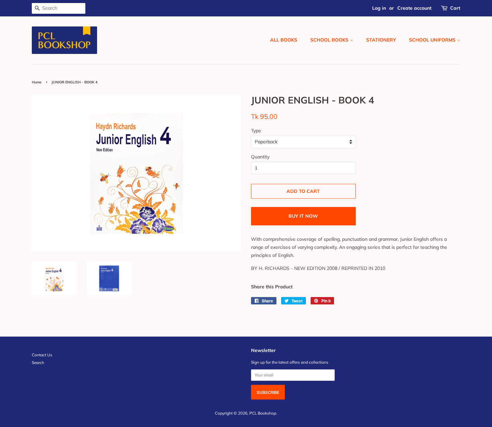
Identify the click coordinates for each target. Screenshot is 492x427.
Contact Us (42, 354)
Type (256, 131)
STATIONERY (381, 40)
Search (38, 362)
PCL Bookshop (262, 413)
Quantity (260, 157)
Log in (379, 8)
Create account (414, 8)
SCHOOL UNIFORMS (433, 40)
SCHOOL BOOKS (330, 40)
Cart (455, 8)
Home (37, 82)
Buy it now (303, 216)
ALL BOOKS (283, 40)
